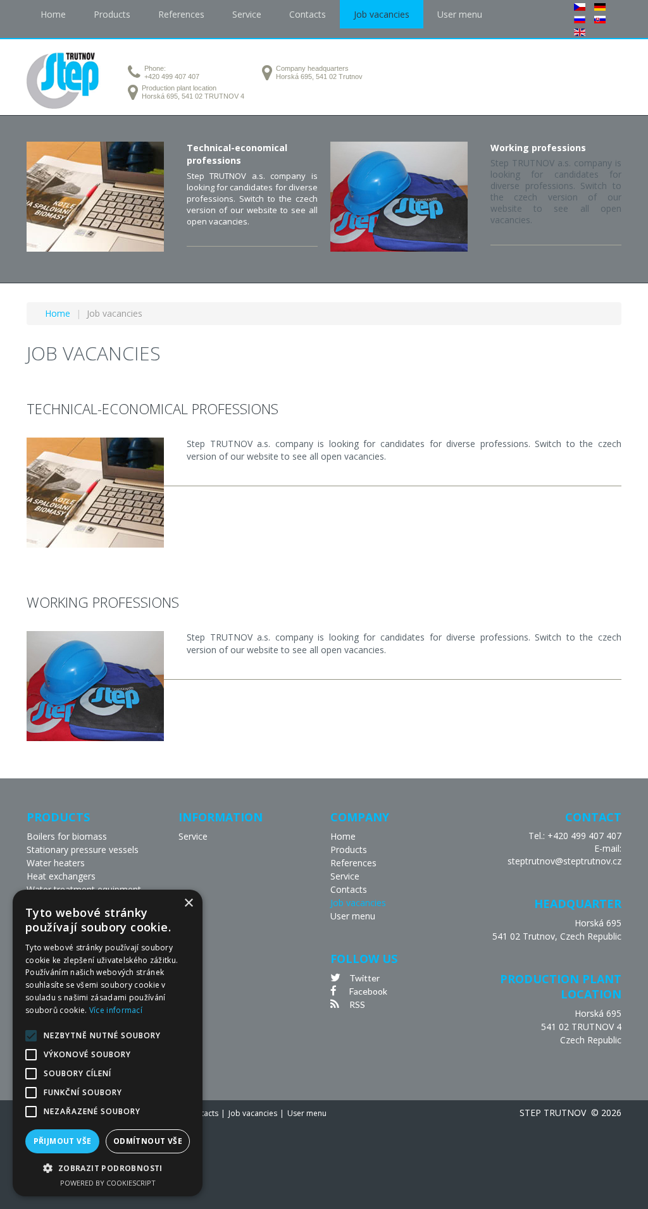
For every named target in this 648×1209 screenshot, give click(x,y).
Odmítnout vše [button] (147, 1141)
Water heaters (56, 863)
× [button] (188, 903)
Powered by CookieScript (108, 1183)
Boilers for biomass (67, 836)
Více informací (115, 1010)
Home (343, 836)
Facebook (368, 991)
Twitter (364, 978)
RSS (357, 1004)
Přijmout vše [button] (63, 1141)
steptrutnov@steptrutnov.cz (564, 861)
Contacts (348, 889)
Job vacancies (358, 903)
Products (348, 850)
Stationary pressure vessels (83, 850)
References (353, 863)
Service (193, 836)
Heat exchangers (61, 876)
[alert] (107, 1043)
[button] (107, 1168)
